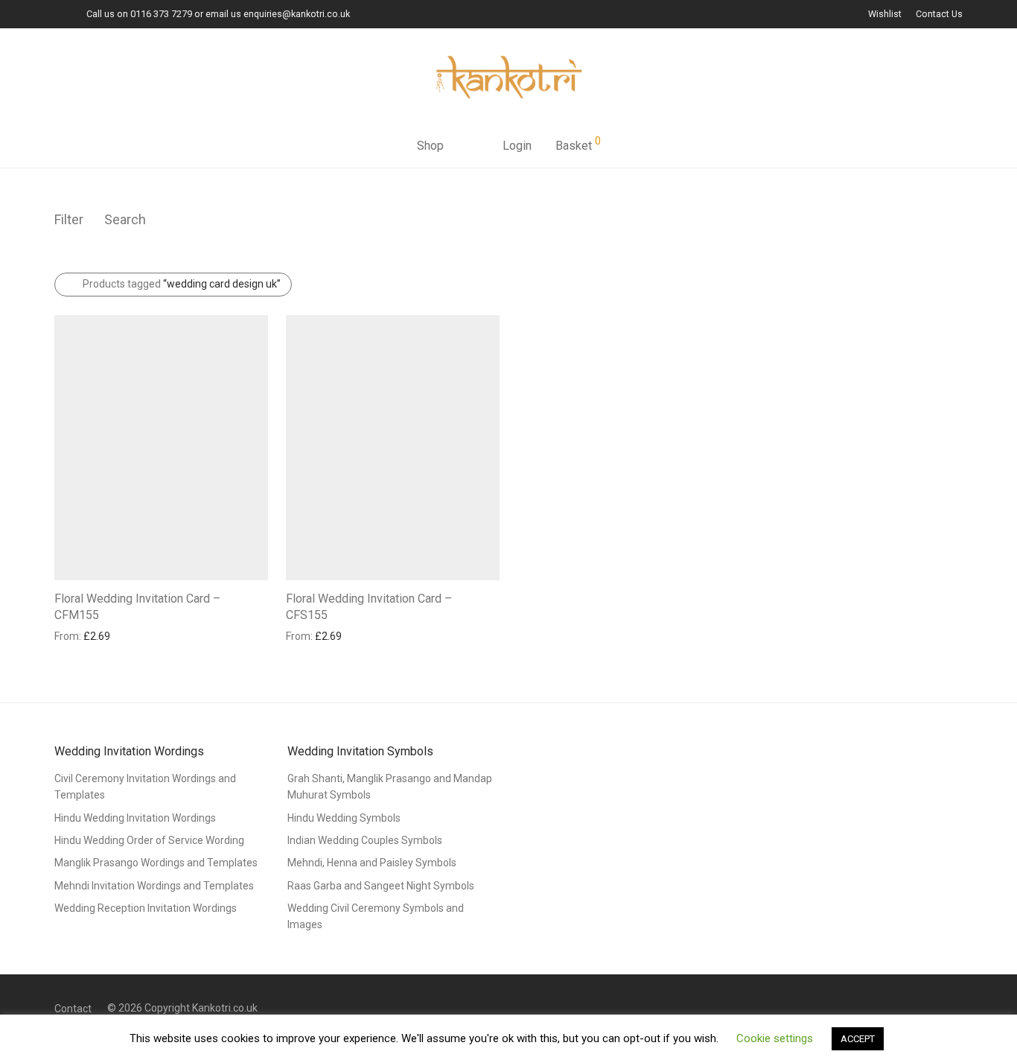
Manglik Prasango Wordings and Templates (156, 863)
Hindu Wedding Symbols (344, 818)
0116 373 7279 (161, 13)
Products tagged (182, 284)
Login (517, 146)
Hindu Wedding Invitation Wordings (135, 818)
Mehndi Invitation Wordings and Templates (154, 886)
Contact (73, 1009)
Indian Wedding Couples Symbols (364, 840)
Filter (68, 219)
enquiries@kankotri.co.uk (296, 13)
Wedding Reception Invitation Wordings (145, 908)
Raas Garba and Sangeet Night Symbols (380, 886)
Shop (430, 146)
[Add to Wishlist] (261, 597)
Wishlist (885, 14)
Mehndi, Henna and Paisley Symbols (371, 863)
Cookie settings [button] (774, 1038)
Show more (74, 635)
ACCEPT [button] (858, 1038)
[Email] (58, 13)
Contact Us (939, 14)
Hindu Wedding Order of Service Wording (149, 840)
